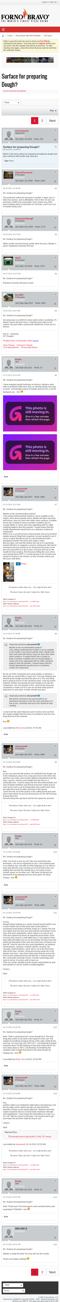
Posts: (36, 139)
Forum (9, 36)
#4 (56, 274)
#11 (55, 913)
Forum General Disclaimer (14, 91)
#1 (56, 147)
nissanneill (21, 488)
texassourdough (24, 218)
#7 (56, 505)
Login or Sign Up (49, 2)
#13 (55, 1094)
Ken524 (19, 295)
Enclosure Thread (24, 345)
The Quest (48, 36)
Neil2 (18, 257)
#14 (55, 1197)
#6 (56, 375)
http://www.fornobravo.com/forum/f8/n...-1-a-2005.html (21, 601)
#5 (56, 311)
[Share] (55, 139)
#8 (56, 634)
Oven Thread (8, 345)
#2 (56, 188)
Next (52, 120)
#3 (56, 234)
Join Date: (19, 139)
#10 (55, 852)
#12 (55, 1027)
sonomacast (22, 130)
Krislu (18, 359)
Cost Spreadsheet (11, 347)
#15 (55, 1244)
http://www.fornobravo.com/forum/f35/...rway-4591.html (21, 606)
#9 (56, 762)
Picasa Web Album (29, 347)
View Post (38, 644)
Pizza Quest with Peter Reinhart (28, 36)
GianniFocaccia (23, 172)
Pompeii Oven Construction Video (17, 341)
